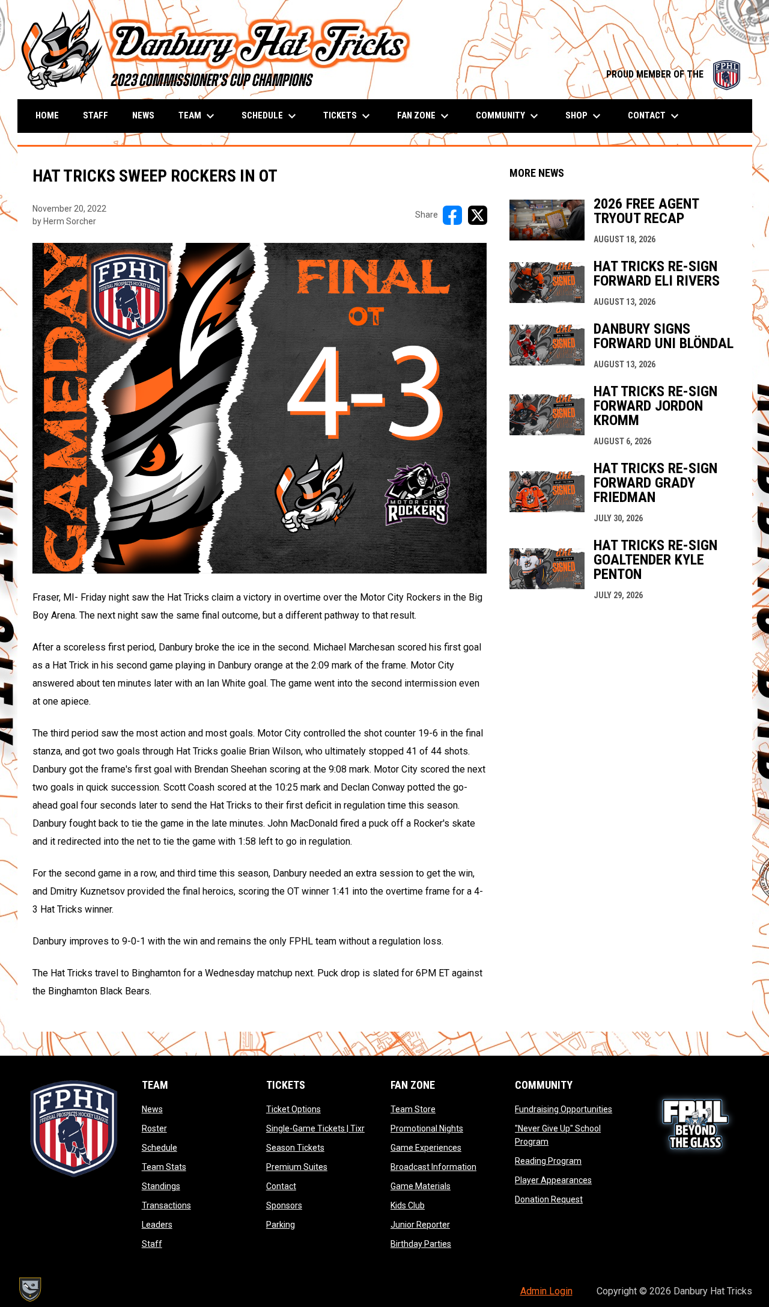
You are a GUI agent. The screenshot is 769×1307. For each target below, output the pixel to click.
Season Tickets (295, 1147)
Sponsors (284, 1205)
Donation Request (549, 1199)
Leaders (157, 1224)
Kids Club (408, 1205)
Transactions (166, 1205)
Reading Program (548, 1161)
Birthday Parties (421, 1244)
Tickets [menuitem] (348, 116)
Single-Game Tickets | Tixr (315, 1128)
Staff (152, 1244)
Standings (161, 1186)
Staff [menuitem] (95, 115)
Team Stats (164, 1167)
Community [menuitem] (508, 116)
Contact (281, 1186)
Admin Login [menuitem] (546, 1291)
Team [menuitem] (197, 116)
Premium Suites (296, 1167)
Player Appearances (553, 1180)
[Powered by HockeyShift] (29, 1290)
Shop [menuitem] (584, 116)
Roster (154, 1128)
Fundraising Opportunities (563, 1109)
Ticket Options (293, 1109)
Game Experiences (426, 1147)
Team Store (413, 1109)
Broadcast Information (433, 1167)
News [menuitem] (143, 115)
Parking (280, 1224)
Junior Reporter (420, 1224)
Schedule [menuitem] (270, 116)
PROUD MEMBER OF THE (673, 74)
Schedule (159, 1147)
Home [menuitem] (47, 115)
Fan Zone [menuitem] (424, 116)
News (152, 1109)
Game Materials (421, 1186)
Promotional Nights (427, 1128)
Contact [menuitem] (655, 116)
